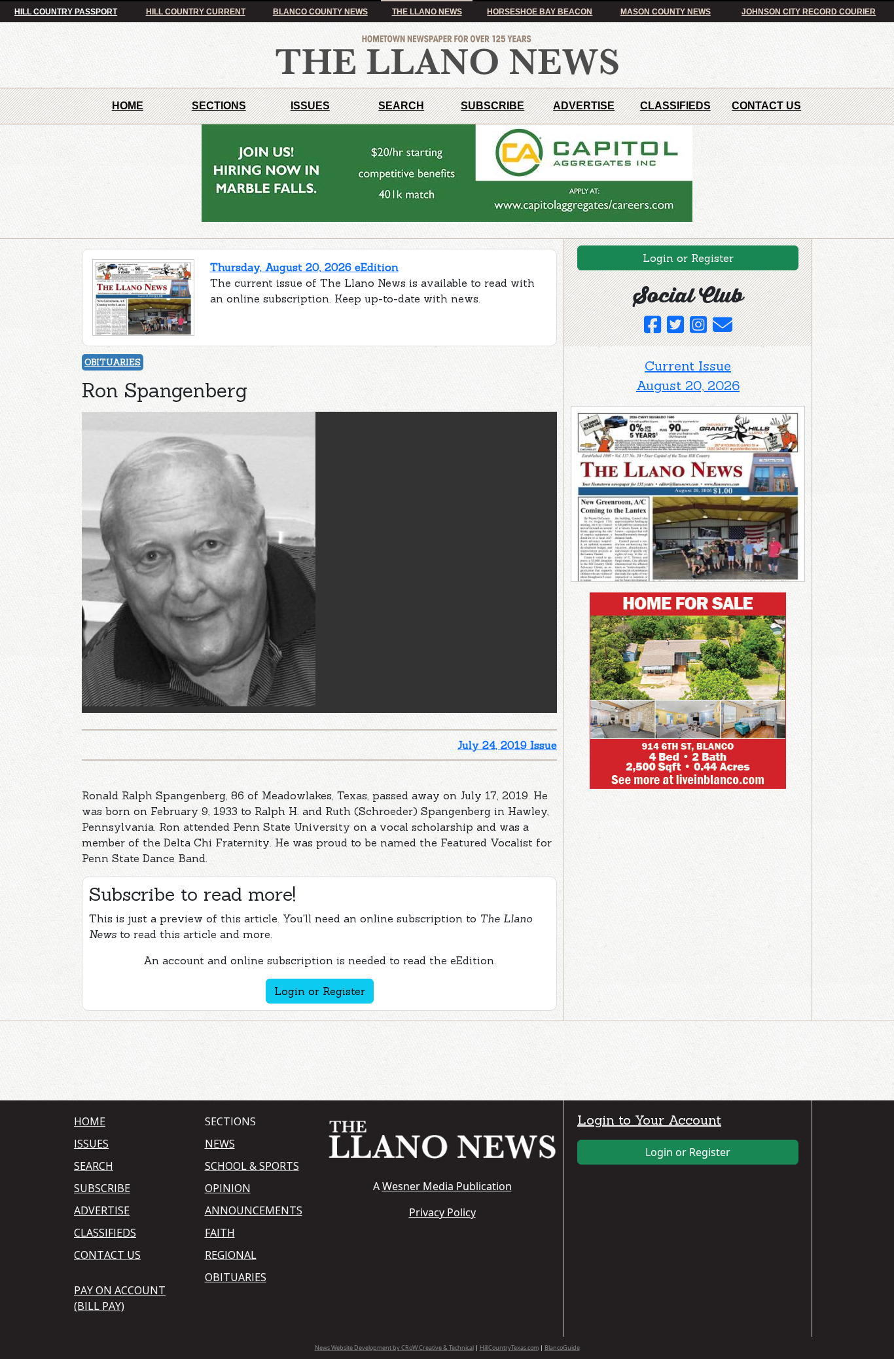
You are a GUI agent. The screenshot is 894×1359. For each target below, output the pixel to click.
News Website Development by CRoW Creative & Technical (394, 1347)
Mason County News (665, 11)
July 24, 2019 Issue (507, 745)
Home (127, 105)
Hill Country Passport (65, 11)
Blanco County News (320, 11)
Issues (310, 105)
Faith (220, 1232)
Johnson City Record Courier (809, 11)
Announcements (253, 1210)
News (220, 1143)
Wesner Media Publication (447, 1186)
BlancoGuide (562, 1347)
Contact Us (766, 105)
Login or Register (319, 991)
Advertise (584, 105)
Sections (219, 105)
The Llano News (427, 11)
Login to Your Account (649, 1120)
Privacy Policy (442, 1212)
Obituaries (112, 362)
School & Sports (252, 1166)
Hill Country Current (195, 11)
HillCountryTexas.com (509, 1347)
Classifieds (675, 105)
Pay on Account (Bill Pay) (120, 1298)
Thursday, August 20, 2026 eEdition (304, 267)
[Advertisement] (669, 880)
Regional (231, 1255)
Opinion (228, 1188)
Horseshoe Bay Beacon (539, 11)
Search (401, 105)
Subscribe (492, 105)
